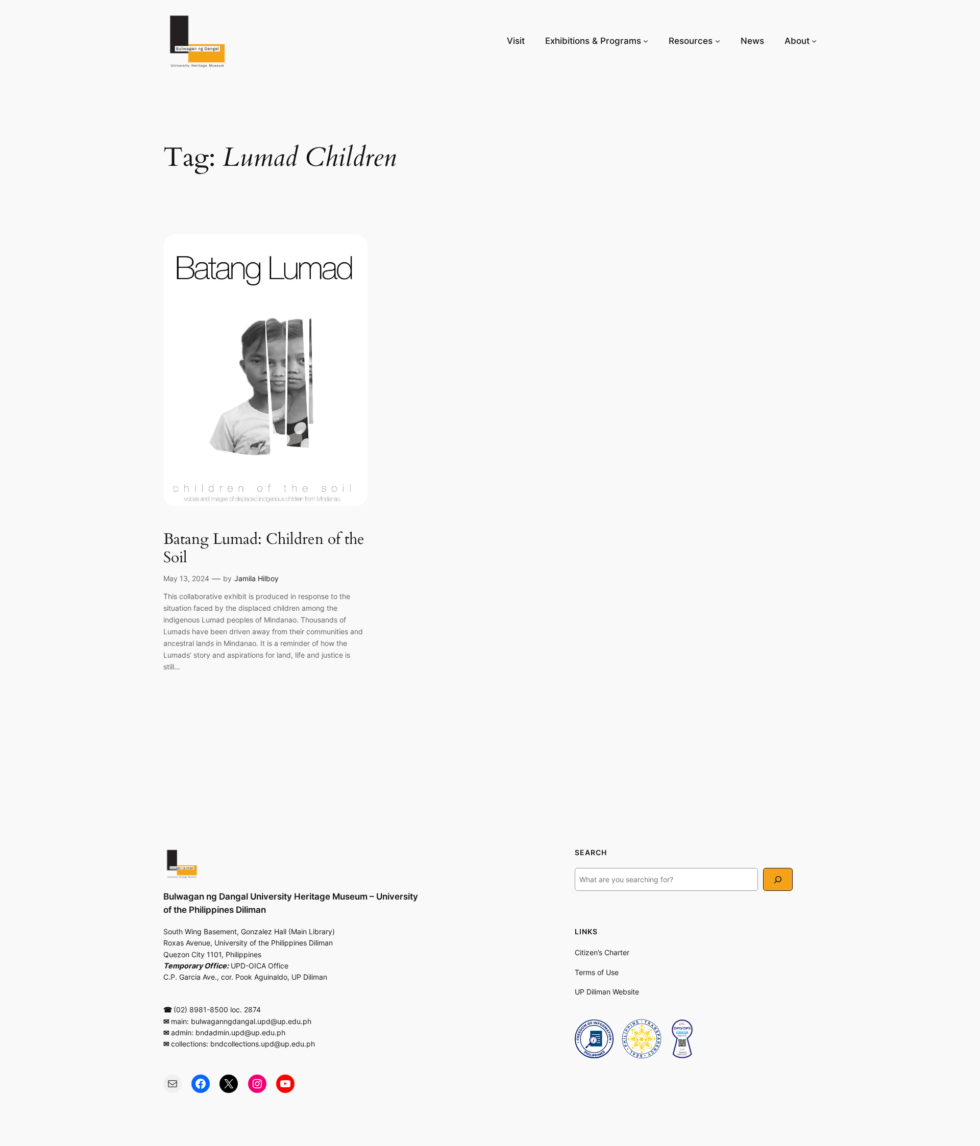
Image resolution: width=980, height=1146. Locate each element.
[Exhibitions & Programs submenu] (645, 40)
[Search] (778, 879)
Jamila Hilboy (256, 578)
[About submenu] (814, 40)
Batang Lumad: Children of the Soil (263, 549)
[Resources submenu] (717, 40)
